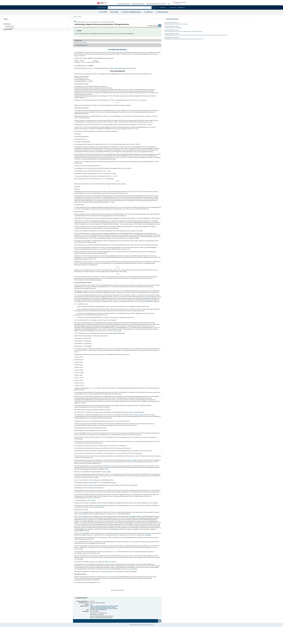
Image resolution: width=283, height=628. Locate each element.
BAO (98, 516)
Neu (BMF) (104, 12)
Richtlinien (149, 12)
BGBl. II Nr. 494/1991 (130, 516)
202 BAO (154, 298)
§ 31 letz (121, 421)
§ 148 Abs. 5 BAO (92, 485)
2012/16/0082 (85, 516)
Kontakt (138, 624)
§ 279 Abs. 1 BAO (81, 285)
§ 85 (91, 516)
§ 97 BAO (76, 502)
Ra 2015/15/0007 (85, 533)
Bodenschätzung (163, 12)
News (131, 624)
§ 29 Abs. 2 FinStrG (119, 405)
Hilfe (169, 4)
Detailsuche (163, 7)
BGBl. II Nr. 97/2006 (142, 516)
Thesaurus (173, 7)
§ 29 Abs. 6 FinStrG (133, 412)
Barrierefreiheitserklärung (123, 4)
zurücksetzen (180, 7)
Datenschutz (144, 624)
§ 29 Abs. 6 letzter (103, 467)
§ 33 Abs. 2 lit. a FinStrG (96, 561)
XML (80, 16)
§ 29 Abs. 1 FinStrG (82, 290)
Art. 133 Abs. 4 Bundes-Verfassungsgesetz (117, 68)
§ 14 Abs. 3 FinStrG (132, 460)
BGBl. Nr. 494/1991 (119, 529)
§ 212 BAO (148, 299)
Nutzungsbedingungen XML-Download (155, 4)
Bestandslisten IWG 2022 (138, 4)
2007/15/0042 (85, 512)
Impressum (150, 624)
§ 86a (95, 516)
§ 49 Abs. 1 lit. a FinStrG (110, 561)
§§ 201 (148, 298)
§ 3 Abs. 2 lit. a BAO (88, 264)
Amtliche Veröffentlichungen (132, 12)
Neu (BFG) (115, 12)
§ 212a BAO (94, 409)
